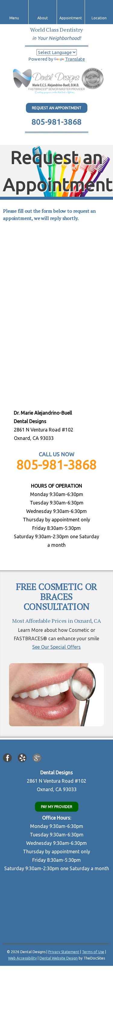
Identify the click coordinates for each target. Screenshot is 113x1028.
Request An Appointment (56, 108)
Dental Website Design (58, 958)
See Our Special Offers (56, 647)
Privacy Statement (63, 952)
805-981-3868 (57, 121)
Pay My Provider (56, 807)
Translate (75, 59)
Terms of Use (93, 952)
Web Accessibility (22, 958)
